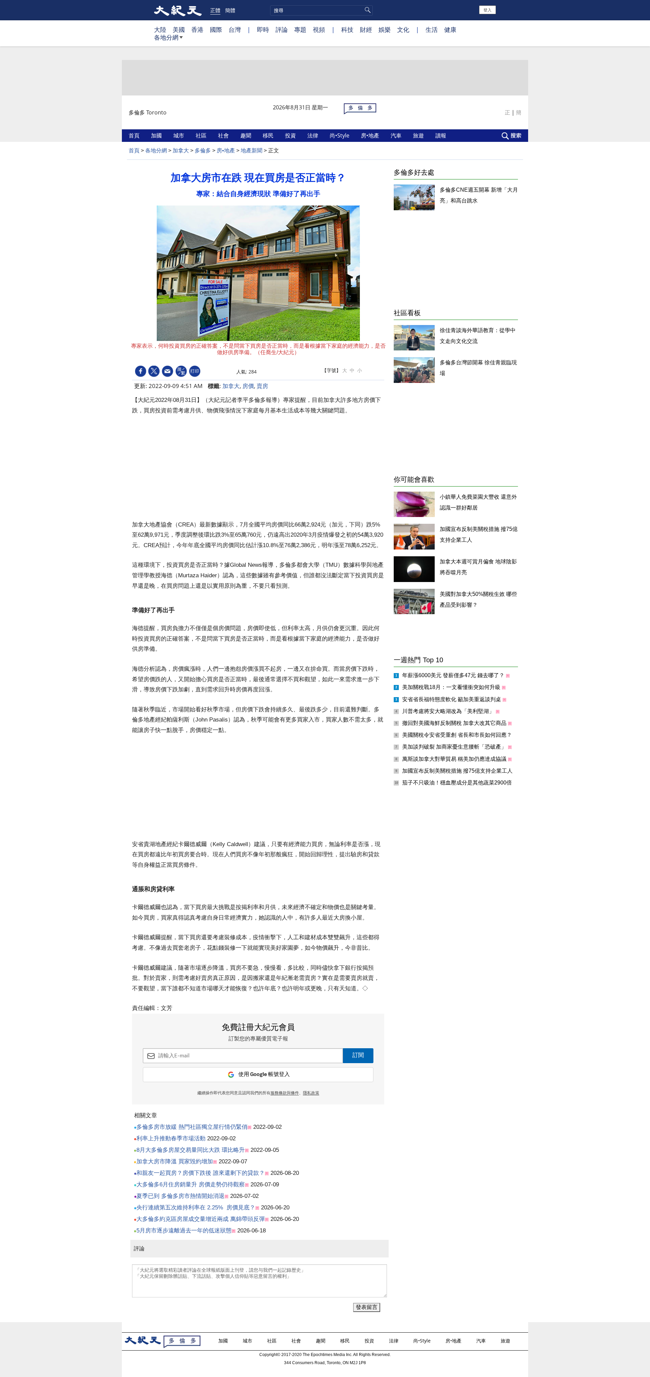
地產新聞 (251, 150)
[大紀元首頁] (178, 10)
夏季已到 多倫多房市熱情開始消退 (180, 1196)
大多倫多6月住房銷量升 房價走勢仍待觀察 (190, 1184)
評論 (282, 29)
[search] (321, 10)
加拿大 (181, 150)
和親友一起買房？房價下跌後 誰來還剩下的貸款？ (200, 1173)
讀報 (441, 135)
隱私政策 (311, 1093)
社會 (224, 135)
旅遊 (419, 135)
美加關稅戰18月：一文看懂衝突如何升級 (452, 687)
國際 (216, 29)
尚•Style (340, 135)
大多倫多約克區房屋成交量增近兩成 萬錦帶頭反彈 (200, 1219)
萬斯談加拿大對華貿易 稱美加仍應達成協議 (455, 759)
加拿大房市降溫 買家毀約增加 (174, 1161)
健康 (450, 29)
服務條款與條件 (284, 1093)
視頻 (319, 29)
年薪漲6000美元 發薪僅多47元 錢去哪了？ (454, 675)
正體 (215, 10)
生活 (432, 29)
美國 (179, 29)
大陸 (160, 29)
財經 (366, 29)
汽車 (397, 135)
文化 (403, 29)
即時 (263, 29)
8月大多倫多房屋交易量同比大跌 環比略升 (190, 1150)
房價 (248, 386)
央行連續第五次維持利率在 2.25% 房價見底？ (195, 1207)
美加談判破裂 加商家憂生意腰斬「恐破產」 (455, 747)
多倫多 (203, 150)
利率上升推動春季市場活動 (170, 1138)
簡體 (230, 10)
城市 (179, 135)
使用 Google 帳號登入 (264, 1074)
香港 (197, 29)
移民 (269, 135)
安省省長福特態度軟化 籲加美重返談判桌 (452, 699)
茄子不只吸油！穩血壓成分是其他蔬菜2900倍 (457, 783)
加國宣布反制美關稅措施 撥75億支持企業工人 (458, 771)
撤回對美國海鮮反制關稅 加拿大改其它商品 (455, 723)
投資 (291, 135)
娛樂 (384, 29)
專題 (300, 29)
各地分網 (166, 37)
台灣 (235, 29)
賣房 (262, 386)
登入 (487, 10)
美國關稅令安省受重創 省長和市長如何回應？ (457, 735)
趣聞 (246, 135)
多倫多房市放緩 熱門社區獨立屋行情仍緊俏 (191, 1127)
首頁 (135, 135)
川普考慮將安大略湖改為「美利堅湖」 (449, 711)
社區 (202, 135)
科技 (347, 29)
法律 (313, 135)
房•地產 (371, 135)
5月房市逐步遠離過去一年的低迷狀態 (184, 1230)
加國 (157, 135)
